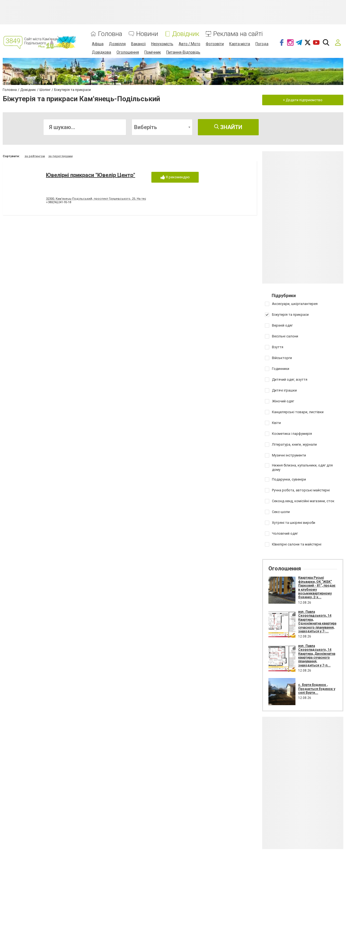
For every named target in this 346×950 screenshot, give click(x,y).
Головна (110, 34)
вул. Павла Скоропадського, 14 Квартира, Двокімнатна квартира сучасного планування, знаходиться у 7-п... (316, 655)
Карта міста (239, 44)
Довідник (185, 34)
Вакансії (138, 44)
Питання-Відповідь (183, 52)
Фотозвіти (215, 44)
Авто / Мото (189, 44)
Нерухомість (162, 44)
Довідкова (101, 52)
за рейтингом (35, 156)
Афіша (98, 44)
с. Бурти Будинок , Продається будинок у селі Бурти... (316, 689)
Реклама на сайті (238, 34)
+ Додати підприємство (302, 100)
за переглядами (60, 156)
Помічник (152, 52)
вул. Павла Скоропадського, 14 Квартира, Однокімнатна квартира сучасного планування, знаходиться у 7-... (317, 621)
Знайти (230, 127)
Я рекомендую (177, 177)
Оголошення (128, 52)
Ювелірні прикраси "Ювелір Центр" (90, 175)
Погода (261, 44)
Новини (147, 34)
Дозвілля (117, 44)
